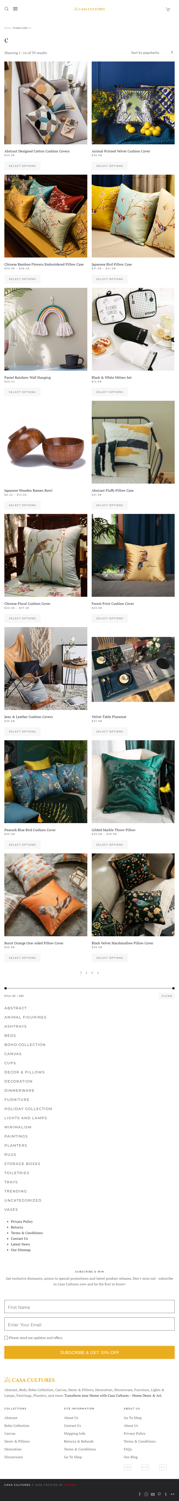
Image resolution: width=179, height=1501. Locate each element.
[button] (6, 8)
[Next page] (98, 973)
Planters (15, 1145)
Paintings (16, 1136)
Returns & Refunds (79, 1441)
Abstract (15, 1008)
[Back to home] (89, 8)
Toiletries (16, 1173)
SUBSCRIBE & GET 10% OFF (89, 1352)
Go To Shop (73, 1457)
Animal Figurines (25, 1017)
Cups (10, 1063)
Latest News (20, 1244)
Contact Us (19, 1238)
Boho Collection (25, 1045)
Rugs (10, 1155)
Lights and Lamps (25, 1118)
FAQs (128, 1449)
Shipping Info (74, 1433)
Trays (11, 1182)
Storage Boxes (22, 1164)
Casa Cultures (17, 1484)
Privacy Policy (22, 1221)
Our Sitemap (21, 1249)
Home (7, 27)
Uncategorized (23, 1200)
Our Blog (131, 1457)
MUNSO (70, 1484)
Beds (10, 1036)
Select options (22, 165)
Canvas (13, 1054)
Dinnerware (19, 1090)
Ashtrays (15, 1026)
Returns (17, 1227)
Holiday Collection (28, 1109)
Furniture (17, 1100)
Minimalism (18, 1127)
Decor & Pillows (24, 1072)
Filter (167, 996)
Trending (15, 1191)
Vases (11, 1210)
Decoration (18, 1081)
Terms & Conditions (27, 1232)
